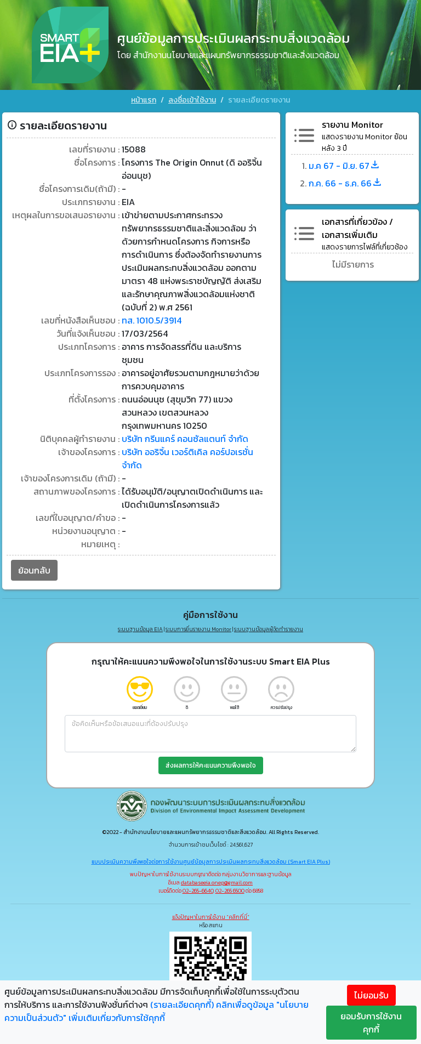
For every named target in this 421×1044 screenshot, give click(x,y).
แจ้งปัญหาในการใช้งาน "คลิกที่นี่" (210, 917)
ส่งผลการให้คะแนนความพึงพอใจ (211, 765)
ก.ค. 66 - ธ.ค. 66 (340, 183)
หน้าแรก (143, 100)
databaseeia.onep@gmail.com (217, 882)
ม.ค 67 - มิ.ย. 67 (339, 165)
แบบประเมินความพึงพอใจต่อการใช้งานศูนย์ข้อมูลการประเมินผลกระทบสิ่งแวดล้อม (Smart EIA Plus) (211, 862)
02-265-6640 (198, 891)
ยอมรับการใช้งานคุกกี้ (371, 1022)
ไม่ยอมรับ (371, 995)
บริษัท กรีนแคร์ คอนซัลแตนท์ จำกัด (185, 438)
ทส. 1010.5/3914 (151, 320)
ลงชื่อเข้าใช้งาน (192, 100)
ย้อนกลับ (34, 570)
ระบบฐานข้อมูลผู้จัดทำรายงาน (268, 629)
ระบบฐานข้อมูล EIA (140, 629)
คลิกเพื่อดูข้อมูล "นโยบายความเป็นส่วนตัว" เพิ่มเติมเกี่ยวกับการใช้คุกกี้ (156, 1011)
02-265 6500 (229, 891)
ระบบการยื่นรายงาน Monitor (198, 629)
